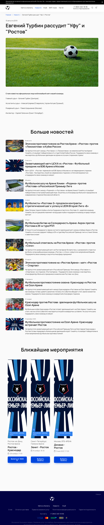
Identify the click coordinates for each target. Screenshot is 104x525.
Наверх (98, 494)
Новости (38, 8)
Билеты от (17, 460)
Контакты (43, 514)
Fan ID (61, 8)
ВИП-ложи (53, 8)
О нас (10, 510)
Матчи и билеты (27, 8)
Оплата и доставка (22, 510)
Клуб (45, 8)
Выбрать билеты (40, 460)
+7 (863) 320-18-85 (80, 7)
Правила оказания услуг (40, 510)
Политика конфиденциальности (64, 510)
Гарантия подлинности (87, 510)
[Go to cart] (96, 8)
